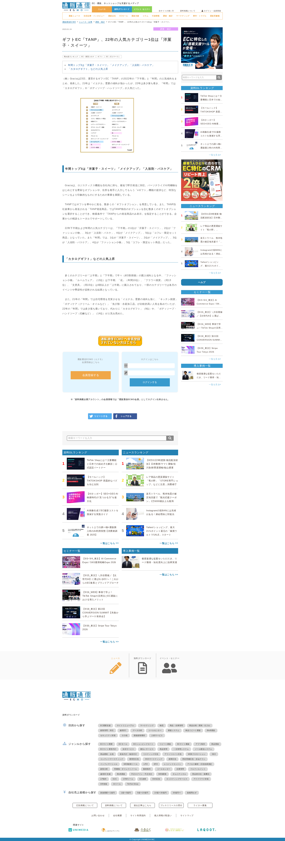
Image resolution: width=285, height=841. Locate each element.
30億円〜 (177, 793)
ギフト (100, 56)
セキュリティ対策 (107, 735)
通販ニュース (74, 16)
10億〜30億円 (160, 793)
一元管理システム (181, 749)
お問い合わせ (98, 815)
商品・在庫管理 (176, 725)
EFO (156, 764)
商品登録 (215, 744)
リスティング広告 (150, 754)
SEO (214, 754)
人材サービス (157, 735)
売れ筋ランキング (71, 56)
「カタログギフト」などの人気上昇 (88, 69)
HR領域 (103, 784)
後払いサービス (147, 749)
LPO (146, 764)
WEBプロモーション (197, 754)
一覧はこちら (107, 543)
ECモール (123, 16)
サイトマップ (187, 815)
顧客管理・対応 (107, 730)
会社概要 (117, 815)
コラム (145, 16)
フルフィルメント (197, 769)
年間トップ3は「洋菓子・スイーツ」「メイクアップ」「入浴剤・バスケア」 (111, 65)
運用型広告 (134, 759)
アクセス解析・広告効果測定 (199, 764)
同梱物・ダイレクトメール (125, 769)
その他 (124, 735)
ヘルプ (202, 282)
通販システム (173, 730)
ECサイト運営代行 (108, 749)
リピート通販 (165, 744)
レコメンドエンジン (172, 764)
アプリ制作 (200, 744)
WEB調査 (162, 774)
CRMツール (128, 779)
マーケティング (183, 16)
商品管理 (163, 749)
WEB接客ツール (130, 764)
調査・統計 (168, 16)
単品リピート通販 (193, 730)
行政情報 (156, 16)
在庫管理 (180, 769)
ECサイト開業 (106, 744)
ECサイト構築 (183, 744)
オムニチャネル (179, 774)
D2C (115, 779)
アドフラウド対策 (201, 779)
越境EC (123, 730)
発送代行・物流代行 (128, 754)
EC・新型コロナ (87, 56)
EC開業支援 (105, 725)
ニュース (102, 9)
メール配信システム (203, 749)
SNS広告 (156, 779)
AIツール (117, 784)
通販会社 (112, 16)
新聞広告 (172, 759)
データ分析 (137, 730)
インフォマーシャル (108, 764)
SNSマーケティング (153, 759)
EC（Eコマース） (113, 56)
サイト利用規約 (138, 815)
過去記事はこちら (142, 805)
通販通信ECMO (69, 22)
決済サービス (128, 749)
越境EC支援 (105, 774)
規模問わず (192, 793)
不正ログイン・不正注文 (141, 774)
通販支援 (135, 16)
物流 (162, 725)
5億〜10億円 (142, 793)
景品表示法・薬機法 (200, 774)
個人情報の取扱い (163, 815)
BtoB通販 (211, 730)
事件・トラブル (199, 16)
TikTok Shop (132, 784)
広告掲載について (85, 805)
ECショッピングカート (143, 744)
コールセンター (155, 730)
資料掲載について (187, 11)
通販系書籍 (215, 16)
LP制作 (103, 779)
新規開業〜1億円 (107, 793)
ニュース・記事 (85, 22)
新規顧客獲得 (139, 735)
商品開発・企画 (107, 754)
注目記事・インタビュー (94, 16)
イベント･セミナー (142, 9)
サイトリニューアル (125, 725)
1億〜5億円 (126, 793)
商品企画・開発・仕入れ (199, 725)
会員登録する (90, 375)
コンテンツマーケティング (111, 759)
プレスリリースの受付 (171, 805)
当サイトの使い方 (166, 11)
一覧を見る (214, 155)
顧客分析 (104, 769)
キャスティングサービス (176, 779)
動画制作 (147, 769)
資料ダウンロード (122, 9)
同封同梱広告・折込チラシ (193, 759)
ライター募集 (200, 805)
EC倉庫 (143, 779)
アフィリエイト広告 (173, 754)
